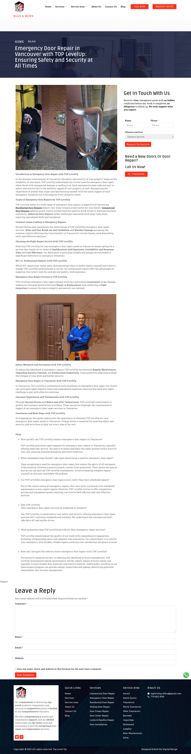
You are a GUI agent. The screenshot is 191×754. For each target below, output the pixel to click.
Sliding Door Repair (17, 584)
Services (59, 6)
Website (19, 658)
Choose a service (134, 132)
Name (128, 120)
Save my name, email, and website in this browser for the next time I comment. (59, 669)
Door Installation (103, 581)
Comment (21, 603)
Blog (123, 6)
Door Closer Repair (66, 581)
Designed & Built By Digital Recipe (159, 749)
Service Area (78, 6)
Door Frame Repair (85, 581)
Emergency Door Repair (154, 581)
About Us (96, 6)
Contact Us (111, 6)
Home (48, 6)
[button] (140, 6)
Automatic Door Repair (20, 581)
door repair (117, 581)
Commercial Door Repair (44, 581)
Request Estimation (138, 144)
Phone (154, 120)
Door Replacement (132, 581)
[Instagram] (21, 737)
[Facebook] (17, 737)
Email (19, 647)
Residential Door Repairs (29, 207)
